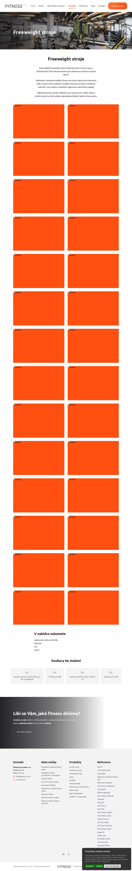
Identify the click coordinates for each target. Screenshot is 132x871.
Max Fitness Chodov (105, 812)
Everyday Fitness (103, 845)
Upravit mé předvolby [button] (112, 866)
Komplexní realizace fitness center (51, 768)
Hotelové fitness (47, 794)
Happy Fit (100, 832)
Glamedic (100, 799)
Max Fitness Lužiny (104, 816)
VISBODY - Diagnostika (78, 797)
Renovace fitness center (50, 798)
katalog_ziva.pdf (55, 677)
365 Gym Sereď (103, 822)
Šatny (71, 777)
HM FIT (100, 767)
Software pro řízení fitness (79, 787)
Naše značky (73, 790)
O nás (32, 6)
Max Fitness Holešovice (106, 786)
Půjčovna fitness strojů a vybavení (50, 802)
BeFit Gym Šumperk (104, 783)
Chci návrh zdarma (24, 732)
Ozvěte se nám (117, 6)
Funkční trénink (74, 783)
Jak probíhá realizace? (56, 6)
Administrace (79, 866)
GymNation (101, 774)
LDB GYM (100, 809)
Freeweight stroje (32, 26)
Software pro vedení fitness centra (51, 790)
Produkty (72, 6)
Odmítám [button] (99, 866)
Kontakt (101, 6)
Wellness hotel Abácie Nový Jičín (107, 778)
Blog (93, 6)
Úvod (14, 26)
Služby (41, 6)
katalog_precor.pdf (111, 677)
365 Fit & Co (101, 806)
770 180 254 (20, 780)
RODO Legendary (103, 793)
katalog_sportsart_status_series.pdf (82, 678)
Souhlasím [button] (89, 866)
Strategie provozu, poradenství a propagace (50, 774)
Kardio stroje (74, 767)
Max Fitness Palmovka (105, 796)
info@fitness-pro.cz (23, 776)
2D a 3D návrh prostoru (50, 782)
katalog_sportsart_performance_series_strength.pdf (27, 678)
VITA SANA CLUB (103, 770)
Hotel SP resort (103, 819)
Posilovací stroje (75, 770)
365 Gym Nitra (102, 842)
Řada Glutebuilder (76, 793)
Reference (83, 6)
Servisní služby (46, 779)
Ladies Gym (101, 835)
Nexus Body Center (104, 829)
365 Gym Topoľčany (104, 826)
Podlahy (72, 780)
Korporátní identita (48, 785)
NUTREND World (103, 839)
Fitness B (100, 802)
